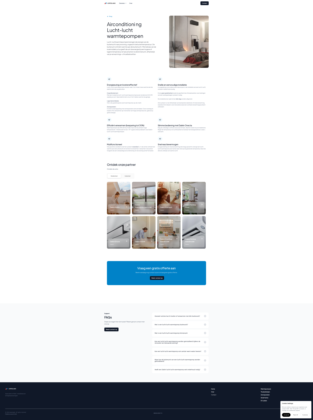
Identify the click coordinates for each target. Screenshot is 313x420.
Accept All (286, 415)
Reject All (295, 415)
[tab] (114, 176)
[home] (110, 3)
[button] (123, 3)
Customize (305, 415)
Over (130, 3)
